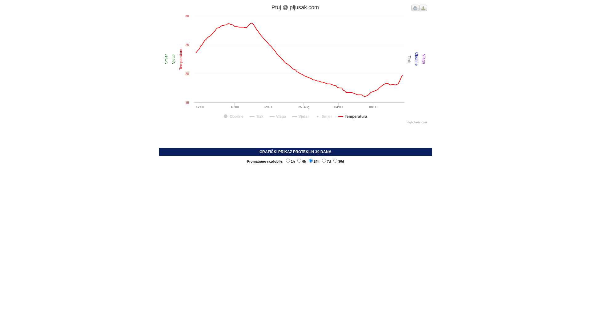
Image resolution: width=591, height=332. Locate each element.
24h (317, 161)
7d (329, 161)
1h (293, 161)
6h (304, 161)
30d (341, 161)
